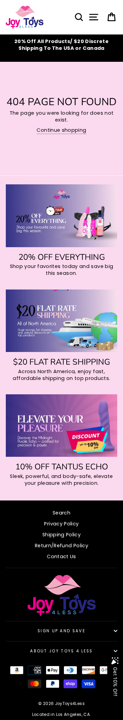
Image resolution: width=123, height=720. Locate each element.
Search (61, 512)
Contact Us (61, 556)
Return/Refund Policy (61, 545)
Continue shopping (61, 130)
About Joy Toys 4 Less (61, 651)
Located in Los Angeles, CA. (61, 714)
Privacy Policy (61, 523)
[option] (61, 45)
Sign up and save (61, 631)
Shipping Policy (61, 534)
